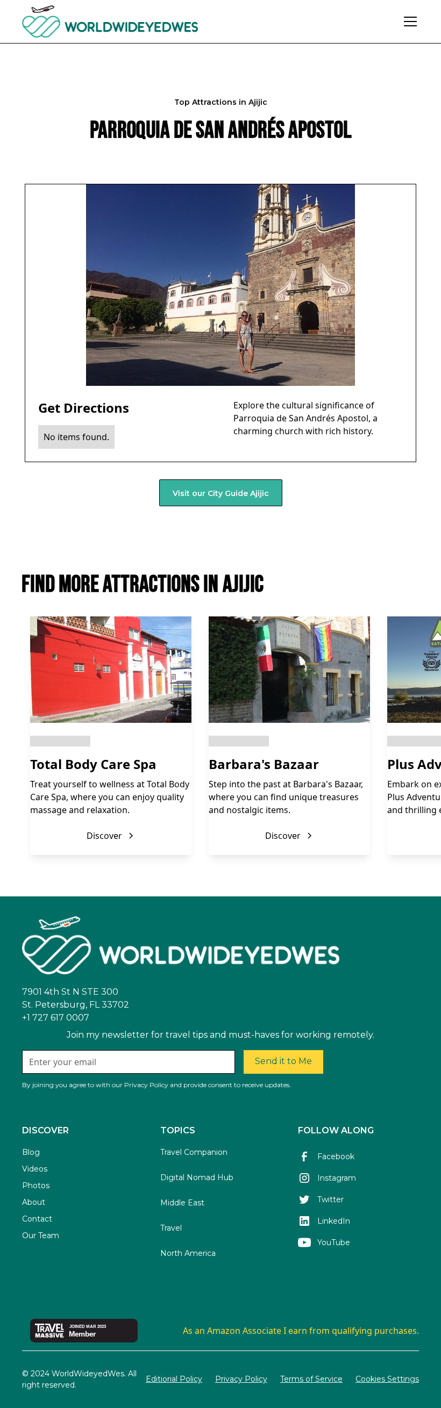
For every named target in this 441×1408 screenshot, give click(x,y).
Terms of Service (311, 1379)
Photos (35, 1185)
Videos (34, 1169)
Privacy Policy (241, 1379)
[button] (408, 21)
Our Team (40, 1235)
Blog (31, 1152)
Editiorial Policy (174, 1379)
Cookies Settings (387, 1379)
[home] (139, 21)
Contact (37, 1219)
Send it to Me (283, 1061)
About (33, 1202)
